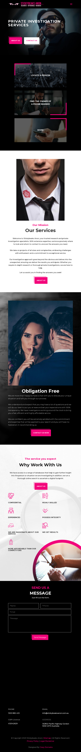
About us (15, 41)
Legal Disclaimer (47, 741)
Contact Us (31, 41)
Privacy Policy (33, 741)
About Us (41, 280)
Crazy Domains (46, 747)
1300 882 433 (14, 713)
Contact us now (41, 433)
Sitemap (47, 738)
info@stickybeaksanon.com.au (55, 713)
